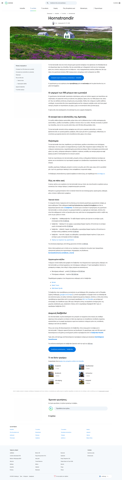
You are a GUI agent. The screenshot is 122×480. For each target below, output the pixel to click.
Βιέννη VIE (37, 453)
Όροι (21, 476)
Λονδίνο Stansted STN (15, 455)
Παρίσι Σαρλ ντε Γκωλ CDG (67, 461)
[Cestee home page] (9, 3)
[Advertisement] (28, 106)
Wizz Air (12, 461)
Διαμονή (88, 432)
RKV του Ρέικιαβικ (88, 299)
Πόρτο (62, 470)
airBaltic (12, 453)
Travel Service (38, 461)
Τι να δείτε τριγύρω (20, 89)
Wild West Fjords (57, 288)
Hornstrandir (72, 13)
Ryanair (63, 453)
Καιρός (56, 8)
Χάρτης (88, 435)
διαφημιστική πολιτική (104, 391)
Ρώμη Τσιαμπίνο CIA (65, 458)
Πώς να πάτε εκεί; (20, 77)
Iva (56, 23)
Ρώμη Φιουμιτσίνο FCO (40, 455)
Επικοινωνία (90, 455)
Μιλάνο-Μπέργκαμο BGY (15, 458)
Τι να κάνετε (44, 8)
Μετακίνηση (83, 8)
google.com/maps (66, 295)
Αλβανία (37, 467)
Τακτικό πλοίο (21, 80)
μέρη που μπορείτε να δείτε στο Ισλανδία (72, 361)
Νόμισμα (37, 435)
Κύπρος (11, 470)
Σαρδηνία (63, 455)
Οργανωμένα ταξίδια (22, 83)
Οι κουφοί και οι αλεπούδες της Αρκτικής (25, 72)
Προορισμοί (49, 13)
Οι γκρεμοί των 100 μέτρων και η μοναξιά (25, 69)
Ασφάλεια (37, 438)
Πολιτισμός (12, 438)
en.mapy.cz (101, 174)
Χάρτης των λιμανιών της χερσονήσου (63, 240)
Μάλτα (36, 464)
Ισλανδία (22, 8)
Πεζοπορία (18, 75)
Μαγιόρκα (37, 470)
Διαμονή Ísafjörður (20, 87)
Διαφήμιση (31, 476)
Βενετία (62, 464)
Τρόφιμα (63, 435)
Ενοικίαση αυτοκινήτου (66, 432)
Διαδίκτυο (63, 438)
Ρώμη (62, 467)
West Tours (55, 285)
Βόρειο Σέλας (89, 438)
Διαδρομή (12, 435)
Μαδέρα (11, 464)
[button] (2, 3)
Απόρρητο (25, 476)
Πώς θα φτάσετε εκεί (69, 8)
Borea (54, 282)
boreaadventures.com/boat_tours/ (61, 253)
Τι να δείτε (33, 8)
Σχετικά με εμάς (91, 453)
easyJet (37, 458)
